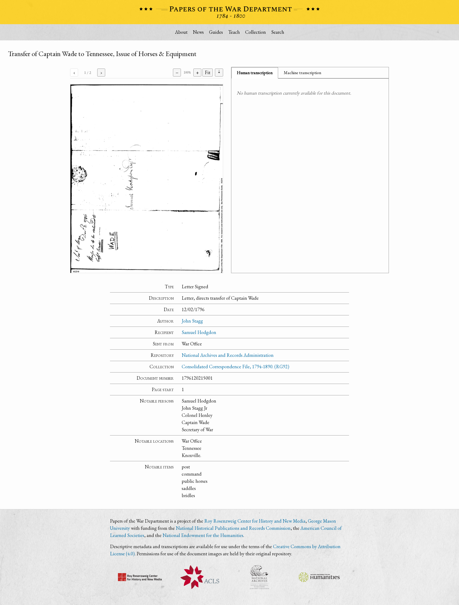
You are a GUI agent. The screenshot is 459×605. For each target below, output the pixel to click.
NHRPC (259, 577)
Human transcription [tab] (255, 72)
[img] (146, 178)
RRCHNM (140, 577)
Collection (255, 32)
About (181, 32)
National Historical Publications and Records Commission (233, 528)
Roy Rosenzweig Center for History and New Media (254, 521)
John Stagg (192, 321)
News (198, 32)
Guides (216, 32)
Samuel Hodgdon (199, 332)
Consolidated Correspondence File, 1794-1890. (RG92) (235, 366)
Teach (234, 32)
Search (277, 32)
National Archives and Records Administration (228, 355)
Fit (207, 72)
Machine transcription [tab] (302, 72)
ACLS (200, 577)
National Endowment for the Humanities (203, 535)
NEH (319, 577)
